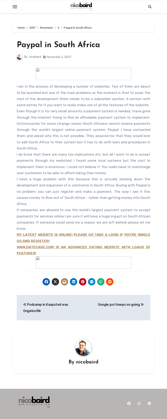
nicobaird (35, 57)
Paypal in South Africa (58, 45)
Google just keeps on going (119, 304)
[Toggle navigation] (15, 6)
